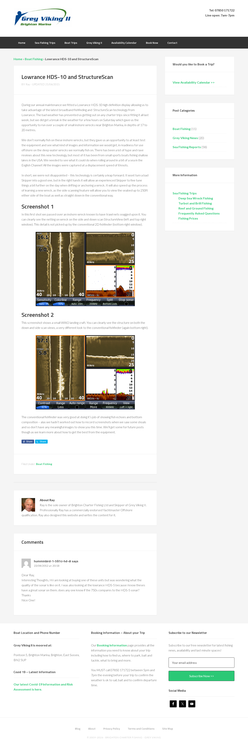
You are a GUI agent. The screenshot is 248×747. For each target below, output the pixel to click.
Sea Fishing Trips (185, 193)
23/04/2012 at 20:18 (46, 565)
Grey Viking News (185, 138)
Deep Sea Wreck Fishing (195, 198)
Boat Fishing (34, 59)
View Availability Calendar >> (194, 82)
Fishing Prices (188, 218)
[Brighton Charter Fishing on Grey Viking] (43, 24)
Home (18, 59)
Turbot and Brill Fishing (195, 203)
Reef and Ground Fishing (196, 208)
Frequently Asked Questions (199, 213)
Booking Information (112, 645)
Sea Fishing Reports (187, 147)
